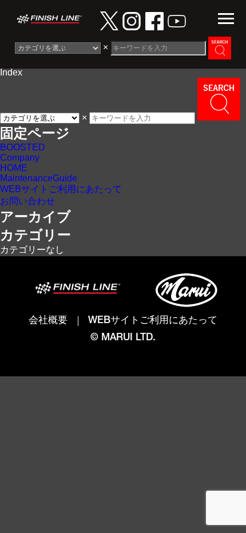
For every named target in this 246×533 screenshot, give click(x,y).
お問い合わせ (27, 201)
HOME (13, 168)
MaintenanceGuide (38, 178)
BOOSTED (22, 147)
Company (19, 157)
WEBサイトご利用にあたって (61, 189)
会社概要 (48, 321)
